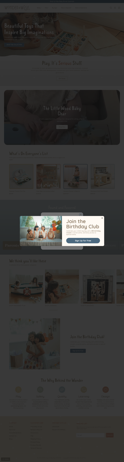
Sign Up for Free (83, 240)
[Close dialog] (102, 218)
